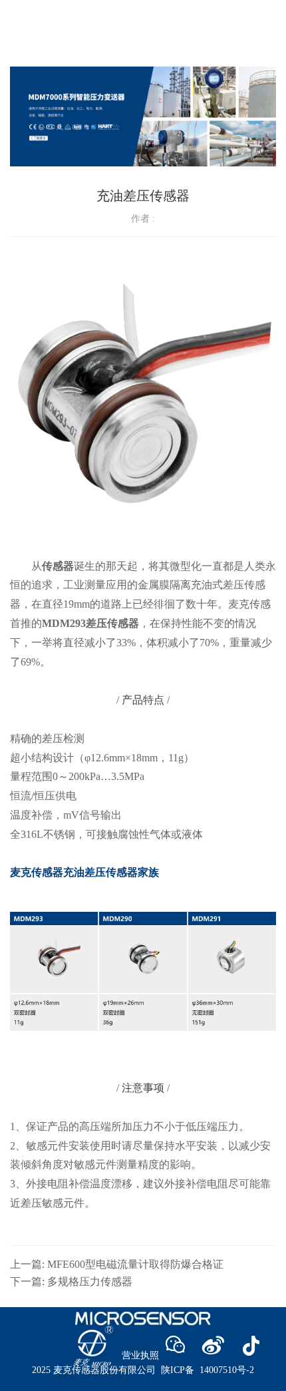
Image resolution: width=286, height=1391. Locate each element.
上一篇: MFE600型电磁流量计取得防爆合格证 (116, 1264)
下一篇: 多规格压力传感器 (71, 1281)
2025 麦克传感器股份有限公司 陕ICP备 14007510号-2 (143, 1370)
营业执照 (140, 1355)
